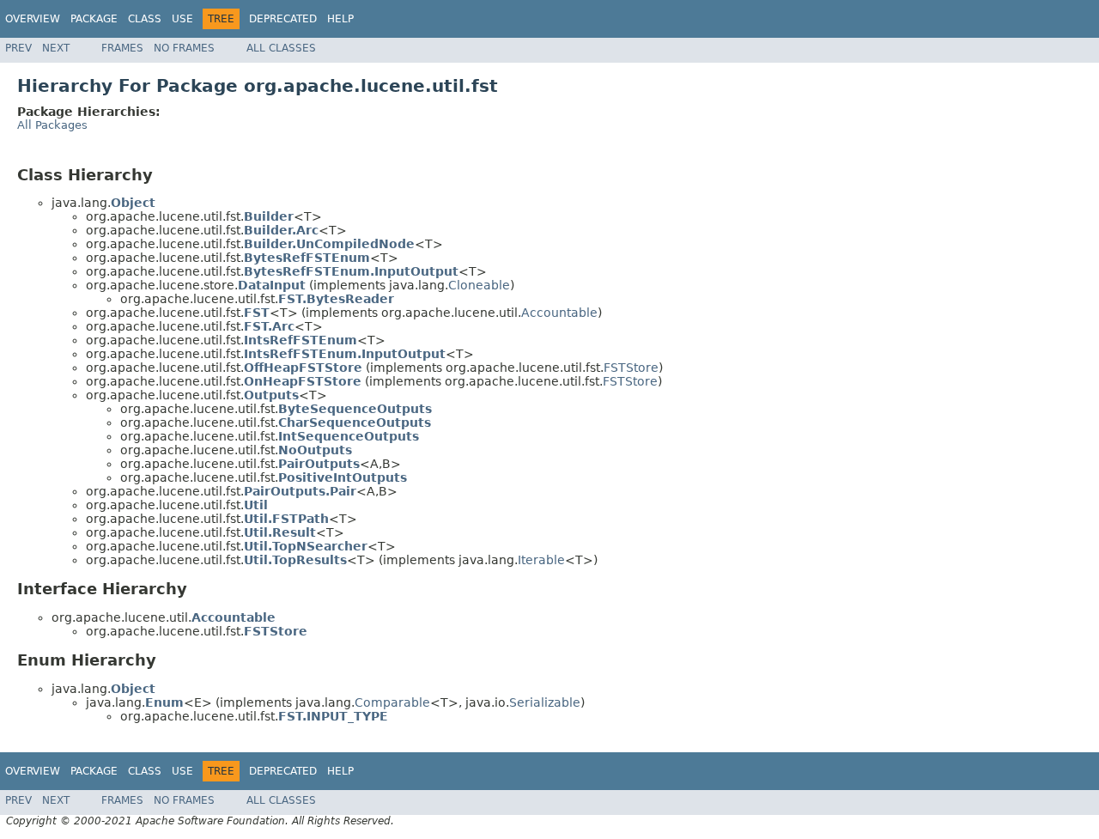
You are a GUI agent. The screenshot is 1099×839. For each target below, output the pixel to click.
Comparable (392, 702)
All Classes (281, 48)
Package (94, 19)
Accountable (559, 312)
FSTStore (631, 367)
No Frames (184, 48)
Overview (32, 19)
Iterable (541, 560)
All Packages (52, 125)
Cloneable (479, 285)
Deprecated (283, 19)
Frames (122, 48)
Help (340, 19)
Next (56, 48)
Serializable (544, 702)
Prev (18, 48)
